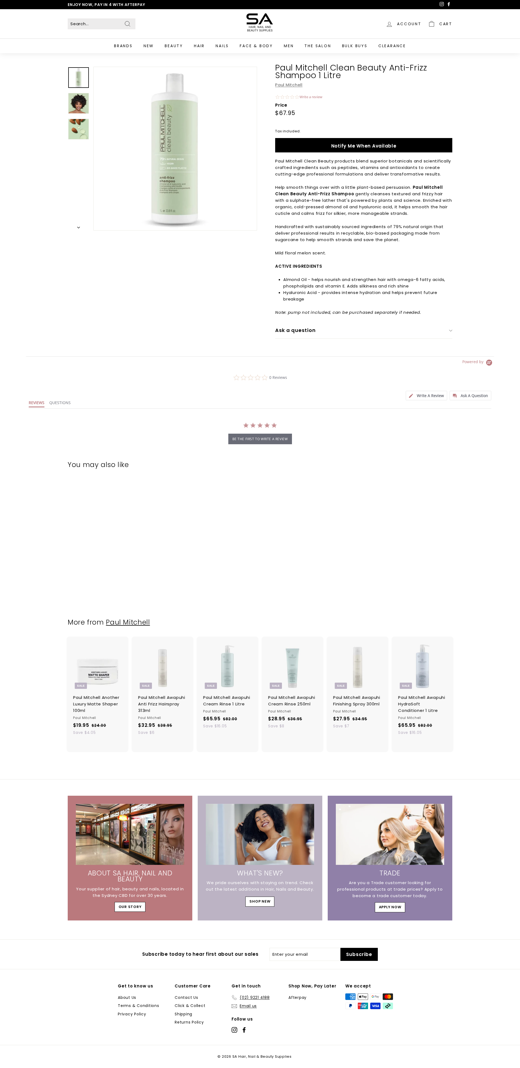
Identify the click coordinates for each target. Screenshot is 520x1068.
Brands (123, 46)
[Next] (78, 226)
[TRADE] (390, 834)
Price (281, 105)
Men (289, 46)
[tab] (426, 395)
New (149, 46)
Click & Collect (190, 1005)
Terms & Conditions (138, 1005)
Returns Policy (189, 1022)
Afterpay (297, 997)
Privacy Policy (132, 1014)
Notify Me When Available (363, 146)
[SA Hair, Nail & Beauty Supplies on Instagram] (234, 1030)
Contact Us (186, 997)
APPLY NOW (390, 907)
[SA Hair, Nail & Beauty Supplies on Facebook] (244, 1030)
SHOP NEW (259, 901)
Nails (222, 46)
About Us (127, 997)
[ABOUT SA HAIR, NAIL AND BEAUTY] (130, 834)
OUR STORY (130, 906)
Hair (199, 46)
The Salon (317, 46)
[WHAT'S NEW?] (260, 834)
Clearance (392, 46)
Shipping (183, 1014)
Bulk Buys (355, 46)
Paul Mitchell (289, 85)
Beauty (174, 46)
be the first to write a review (260, 439)
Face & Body (256, 46)
